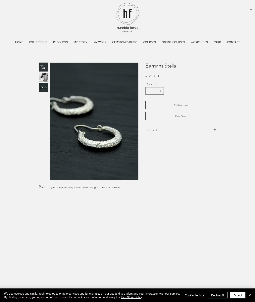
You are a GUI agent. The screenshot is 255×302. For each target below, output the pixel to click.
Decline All (217, 295)
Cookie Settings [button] (195, 295)
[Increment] (160, 90)
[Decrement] (148, 90)
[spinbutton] (154, 90)
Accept (237, 295)
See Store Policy (131, 297)
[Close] (250, 295)
